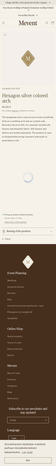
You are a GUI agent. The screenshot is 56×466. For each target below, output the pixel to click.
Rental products (15, 336)
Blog (9, 299)
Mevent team (13, 373)
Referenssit (13, 398)
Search (10, 355)
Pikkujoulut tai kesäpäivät (19, 312)
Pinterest (11, 380)
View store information (16, 222)
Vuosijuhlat (12, 318)
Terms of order (14, 343)
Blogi (9, 392)
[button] (3, 23)
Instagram (12, 386)
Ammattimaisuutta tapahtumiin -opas (25, 306)
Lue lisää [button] (27, 452)
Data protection (15, 349)
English (13, 438)
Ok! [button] (28, 460)
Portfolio (11, 293)
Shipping (15, 111)
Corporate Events (15, 287)
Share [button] (8, 239)
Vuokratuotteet (11, 89)
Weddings (11, 280)
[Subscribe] (46, 420)
